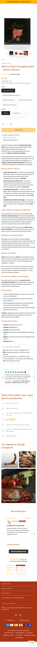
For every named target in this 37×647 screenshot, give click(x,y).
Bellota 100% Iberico (25, 100)
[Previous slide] (2, 534)
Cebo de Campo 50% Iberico (11, 96)
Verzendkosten (11, 83)
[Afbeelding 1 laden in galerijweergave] (11, 53)
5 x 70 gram (6, 118)
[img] (11, 518)
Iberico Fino (14, 630)
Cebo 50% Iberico (8, 91)
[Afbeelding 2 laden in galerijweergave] (16, 53)
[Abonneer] (34, 604)
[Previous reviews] (3, 377)
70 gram (27, 113)
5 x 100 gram (16, 113)
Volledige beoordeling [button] (13, 544)
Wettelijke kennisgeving (29, 635)
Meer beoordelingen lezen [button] (18, 551)
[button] (5, 74)
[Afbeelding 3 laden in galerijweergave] (21, 53)
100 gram (6, 113)
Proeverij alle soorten (10, 105)
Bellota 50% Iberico (9, 100)
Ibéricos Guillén (6, 63)
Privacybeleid (30, 632)
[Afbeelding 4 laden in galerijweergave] (26, 53)
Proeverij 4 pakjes (19, 118)
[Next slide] (34, 534)
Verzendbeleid (19, 635)
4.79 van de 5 (23, 559)
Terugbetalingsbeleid (20, 632)
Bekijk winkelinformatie (10, 140)
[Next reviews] (34, 377)
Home (2, 59)
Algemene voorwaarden (8, 635)
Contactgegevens (19, 637)
